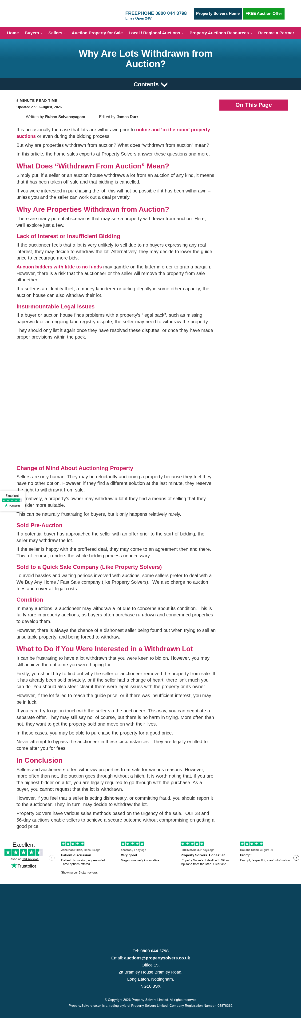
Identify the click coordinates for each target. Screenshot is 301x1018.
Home (13, 33)
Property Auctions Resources (220, 33)
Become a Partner (276, 33)
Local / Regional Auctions (155, 33)
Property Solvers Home (218, 13)
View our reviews (12, 509)
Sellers (55, 33)
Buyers (32, 33)
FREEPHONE (156, 15)
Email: (150, 958)
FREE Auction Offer (264, 13)
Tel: (151, 951)
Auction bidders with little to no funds (59, 266)
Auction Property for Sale (97, 33)
